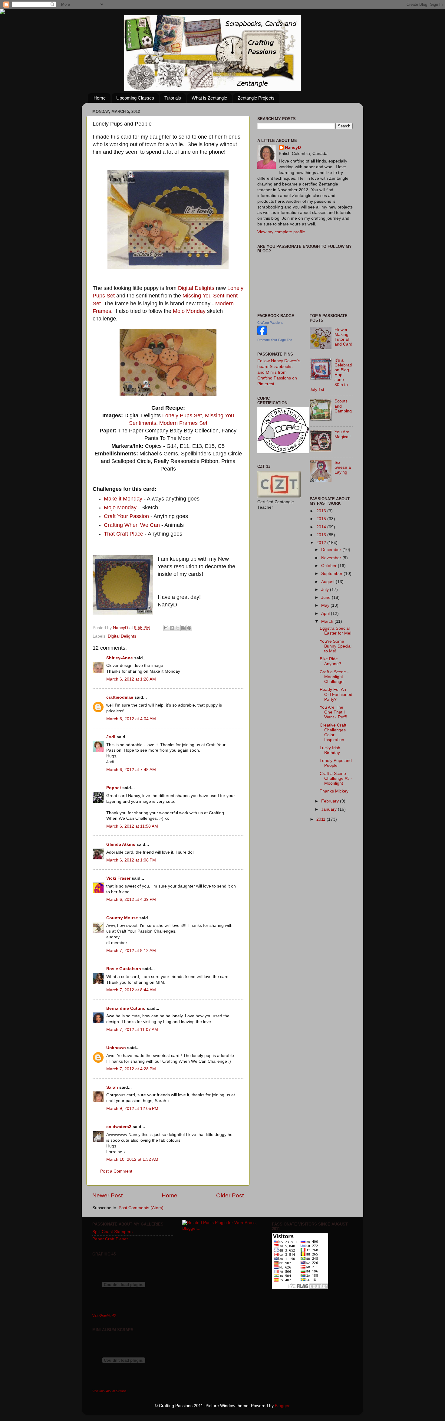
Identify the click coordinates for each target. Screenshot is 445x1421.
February (330, 801)
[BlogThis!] (172, 628)
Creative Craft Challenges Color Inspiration (333, 732)
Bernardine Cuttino (126, 1008)
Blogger (282, 1405)
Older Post (230, 1195)
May (326, 605)
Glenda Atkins (120, 844)
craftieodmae (119, 697)
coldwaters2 (118, 1126)
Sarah (112, 1087)
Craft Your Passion (126, 516)
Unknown (116, 1047)
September (332, 573)
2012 (321, 542)
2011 (321, 819)
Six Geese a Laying (343, 467)
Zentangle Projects (256, 97)
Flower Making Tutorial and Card (343, 337)
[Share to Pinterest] (189, 628)
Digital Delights (196, 288)
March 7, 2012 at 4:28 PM (131, 1069)
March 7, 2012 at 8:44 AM (131, 990)
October (329, 565)
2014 (321, 527)
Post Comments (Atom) (141, 1208)
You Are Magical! (343, 434)
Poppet (113, 788)
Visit (104, 1315)
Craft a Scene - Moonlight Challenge (334, 677)
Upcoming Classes (135, 97)
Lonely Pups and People (336, 763)
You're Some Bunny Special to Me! (335, 646)
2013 (321, 535)
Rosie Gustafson (123, 968)
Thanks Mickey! (335, 791)
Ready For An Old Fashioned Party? (336, 694)
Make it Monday (123, 499)
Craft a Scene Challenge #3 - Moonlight (336, 778)
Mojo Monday (189, 311)
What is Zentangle (209, 97)
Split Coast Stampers (112, 1231)
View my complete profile (281, 232)
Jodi (110, 737)
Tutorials (172, 97)
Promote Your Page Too (274, 340)
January (329, 809)
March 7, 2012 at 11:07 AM (132, 1029)
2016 (321, 511)
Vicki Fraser (119, 878)
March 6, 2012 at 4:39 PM (131, 899)
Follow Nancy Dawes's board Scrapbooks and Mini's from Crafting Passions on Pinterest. (278, 372)
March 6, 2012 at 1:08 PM (131, 860)
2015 (321, 519)
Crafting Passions (270, 322)
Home (100, 97)
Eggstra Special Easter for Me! (335, 630)
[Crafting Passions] (262, 334)
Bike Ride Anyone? (330, 661)
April (326, 613)
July (325, 589)
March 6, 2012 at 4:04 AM (131, 719)
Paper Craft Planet (110, 1239)
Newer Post (107, 1195)
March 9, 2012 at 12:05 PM (132, 1108)
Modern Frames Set (183, 423)
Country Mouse (122, 918)
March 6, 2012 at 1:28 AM (131, 679)
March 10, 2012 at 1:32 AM (132, 1159)
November (331, 558)
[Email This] (166, 628)
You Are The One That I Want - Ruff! (333, 712)
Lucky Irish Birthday (330, 750)
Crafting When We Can (132, 525)
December (331, 549)
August (328, 581)
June (326, 597)
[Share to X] (178, 628)
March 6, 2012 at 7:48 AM (131, 769)
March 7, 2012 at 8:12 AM (131, 950)
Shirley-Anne (119, 658)
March (328, 621)
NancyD (293, 147)
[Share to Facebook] (183, 628)
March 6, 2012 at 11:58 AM (132, 826)
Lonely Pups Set (182, 415)
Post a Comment (116, 1171)
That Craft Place (123, 534)
